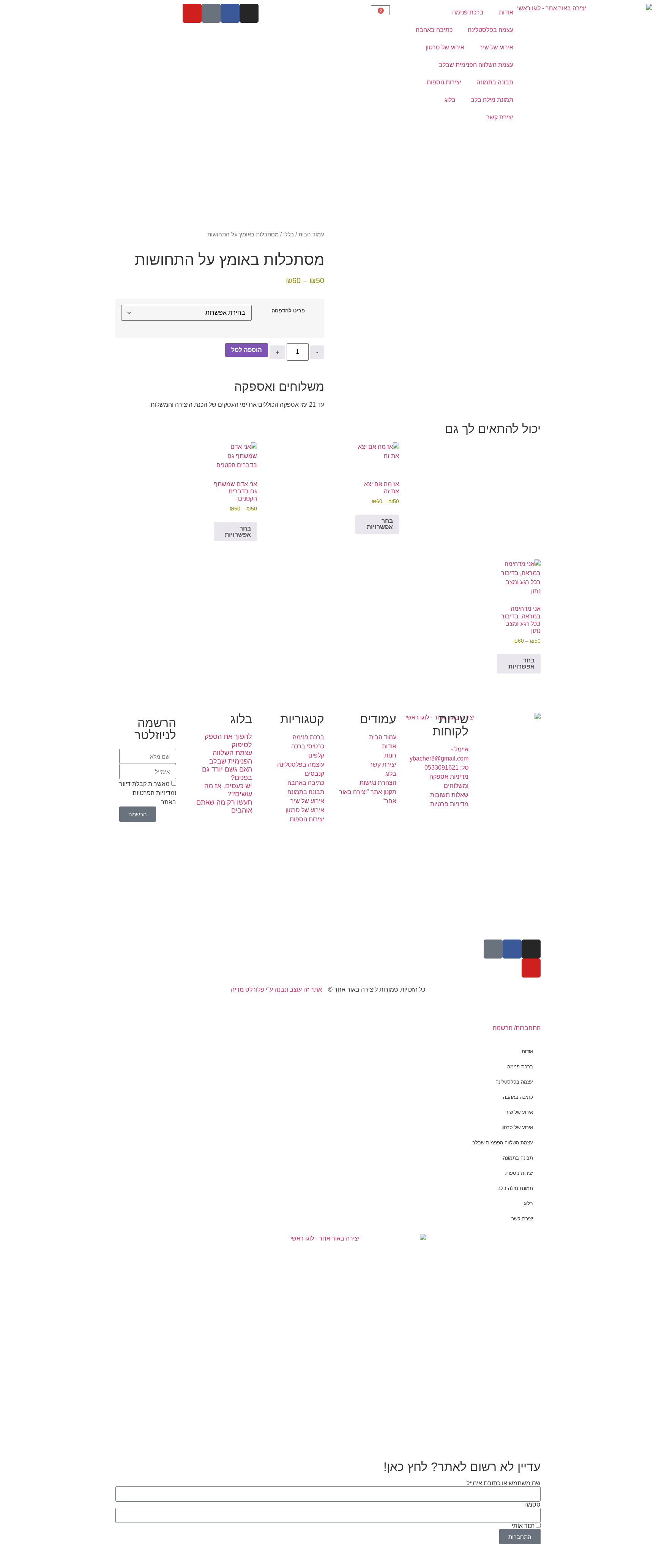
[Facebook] (230, 13)
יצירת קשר (499, 117)
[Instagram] (249, 13)
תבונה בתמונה (494, 82)
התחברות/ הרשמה (517, 1028)
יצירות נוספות (444, 82)
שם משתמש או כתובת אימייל (504, 1483)
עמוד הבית (311, 234)
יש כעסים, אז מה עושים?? (228, 790)
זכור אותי (524, 1526)
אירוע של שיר (496, 47)
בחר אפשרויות (380, 524)
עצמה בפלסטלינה (490, 30)
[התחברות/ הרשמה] (531, 1011)
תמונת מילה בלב (492, 100)
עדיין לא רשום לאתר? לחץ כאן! (462, 1467)
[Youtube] (192, 13)
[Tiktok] (211, 13)
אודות (506, 12)
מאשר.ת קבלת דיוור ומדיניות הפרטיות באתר (147, 793)
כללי (288, 234)
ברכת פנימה (468, 12)
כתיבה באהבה (434, 30)
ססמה (532, 1505)
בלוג (450, 100)
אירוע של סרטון (445, 47)
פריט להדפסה (288, 310)
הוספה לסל (246, 350)
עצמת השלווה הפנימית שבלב (476, 65)
